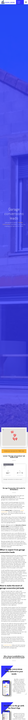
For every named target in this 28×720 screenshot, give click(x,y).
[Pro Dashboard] (8, 2)
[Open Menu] (26, 2)
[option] (14, 473)
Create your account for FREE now (14, 451)
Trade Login (18, 2)
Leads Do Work (8, 645)
